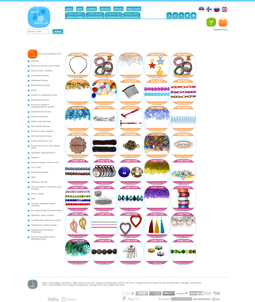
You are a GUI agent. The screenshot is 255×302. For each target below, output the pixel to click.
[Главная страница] (169, 15)
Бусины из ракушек (39, 116)
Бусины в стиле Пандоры (42, 131)
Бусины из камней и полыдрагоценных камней (42, 106)
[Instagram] (193, 15)
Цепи (33, 177)
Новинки (35, 61)
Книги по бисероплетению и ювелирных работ (43, 238)
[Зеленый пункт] (211, 22)
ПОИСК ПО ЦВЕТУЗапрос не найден (75, 15)
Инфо (79, 9)
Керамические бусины (41, 112)
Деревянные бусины (40, 100)
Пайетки (34, 157)
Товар (69, 9)
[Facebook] (187, 15)
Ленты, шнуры (37, 194)
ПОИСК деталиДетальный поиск (95, 15)
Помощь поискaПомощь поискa (132, 15)
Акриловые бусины (39, 80)
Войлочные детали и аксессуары (45, 66)
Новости (105, 9)
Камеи (34, 90)
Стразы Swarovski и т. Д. (42, 141)
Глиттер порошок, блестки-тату (44, 162)
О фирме (91, 9)
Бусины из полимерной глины (44, 95)
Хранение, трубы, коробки (42, 215)
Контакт (118, 9)
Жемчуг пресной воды (41, 121)
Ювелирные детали (39, 172)
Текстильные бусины (40, 126)
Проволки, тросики (39, 182)
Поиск (58, 32)
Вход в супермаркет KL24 (50, 54)
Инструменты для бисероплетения (46, 210)
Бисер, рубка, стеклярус (42, 71)
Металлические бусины (41, 136)
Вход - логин (134, 9)
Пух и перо (36, 167)
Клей (33, 199)
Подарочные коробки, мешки (44, 225)
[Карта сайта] (181, 15)
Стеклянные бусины (40, 75)
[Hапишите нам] (175, 15)
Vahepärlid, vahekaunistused (43, 153)
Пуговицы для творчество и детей (46, 220)
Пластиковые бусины (40, 85)
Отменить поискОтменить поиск (114, 15)
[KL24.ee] (40, 17)
